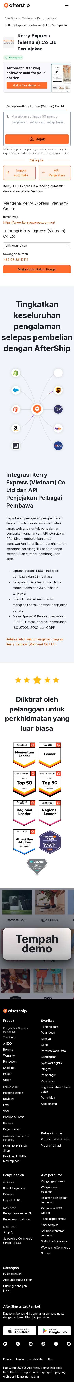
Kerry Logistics (46, 18)
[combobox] (37, 245)
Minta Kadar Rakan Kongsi (37, 269)
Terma (20, 1359)
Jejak (40, 139)
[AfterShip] (18, 5)
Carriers (27, 18)
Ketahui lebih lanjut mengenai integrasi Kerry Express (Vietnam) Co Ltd (34, 641)
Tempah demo (37, 943)
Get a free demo (24, 85)
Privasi (7, 1359)
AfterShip (11, 18)
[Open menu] (66, 5)
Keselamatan (36, 1359)
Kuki (51, 1359)
